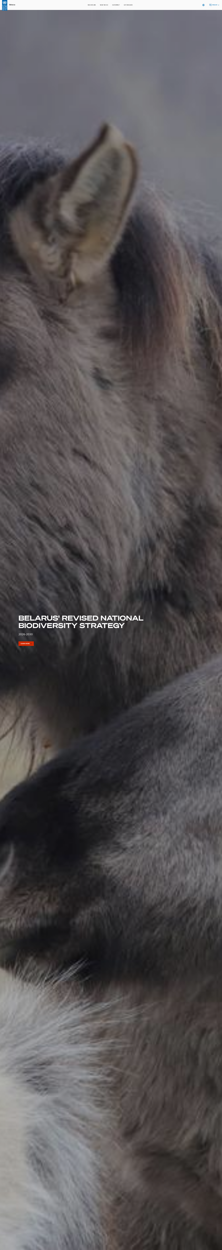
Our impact (116, 5)
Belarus (12, 5)
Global (203, 5)
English (214, 5)
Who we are (92, 5)
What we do (104, 5)
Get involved (128, 5)
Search (207, 5)
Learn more (25, 644)
